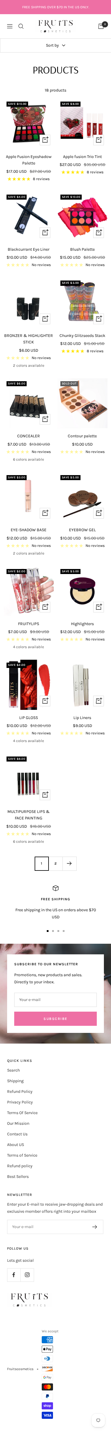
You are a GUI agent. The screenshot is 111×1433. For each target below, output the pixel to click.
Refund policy (20, 1165)
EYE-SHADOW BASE (28, 529)
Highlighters (82, 623)
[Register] (94, 1227)
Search (13, 1070)
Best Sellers (18, 1176)
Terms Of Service (22, 1112)
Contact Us (17, 1134)
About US (15, 1144)
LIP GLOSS (28, 717)
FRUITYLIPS (28, 623)
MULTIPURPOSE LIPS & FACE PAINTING (28, 815)
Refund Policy (20, 1091)
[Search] (21, 26)
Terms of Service (22, 1155)
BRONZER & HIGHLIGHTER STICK (28, 339)
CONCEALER (28, 435)
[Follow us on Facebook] (13, 1275)
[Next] (69, 863)
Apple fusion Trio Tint (82, 156)
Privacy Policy (20, 1102)
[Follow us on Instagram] (27, 1275)
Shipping (15, 1080)
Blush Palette (82, 249)
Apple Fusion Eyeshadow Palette (29, 160)
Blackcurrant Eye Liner (28, 249)
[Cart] (101, 26)
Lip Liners (82, 717)
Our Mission (18, 1123)
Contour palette (82, 435)
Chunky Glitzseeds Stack (82, 335)
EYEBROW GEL (82, 529)
